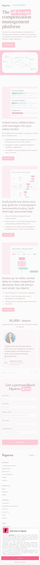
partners (11, 535)
